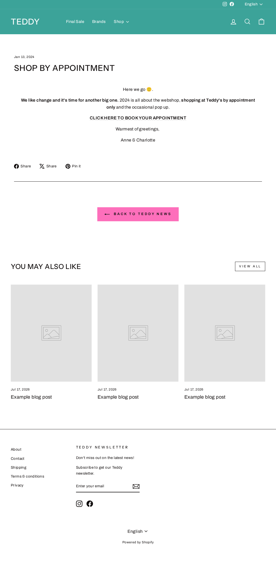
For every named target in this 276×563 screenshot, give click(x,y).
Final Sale (75, 21)
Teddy (25, 22)
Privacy (17, 485)
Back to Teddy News (142, 214)
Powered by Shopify (138, 542)
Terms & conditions (27, 476)
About (16, 449)
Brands (99, 21)
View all (250, 266)
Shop (119, 21)
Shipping (18, 467)
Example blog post (31, 397)
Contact (18, 459)
